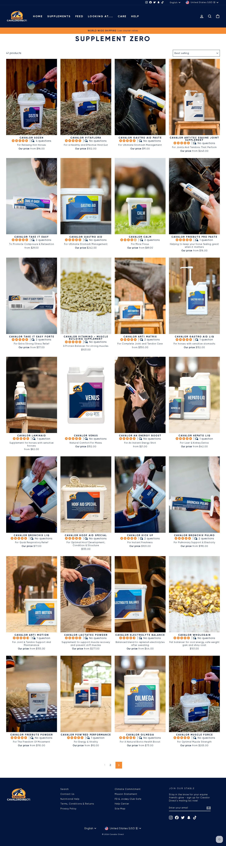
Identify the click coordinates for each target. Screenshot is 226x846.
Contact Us (67, 794)
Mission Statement (126, 794)
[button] (20, 140)
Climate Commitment (128, 789)
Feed (79, 16)
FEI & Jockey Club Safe (128, 799)
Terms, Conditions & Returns (77, 804)
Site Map (120, 808)
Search (64, 789)
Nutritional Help (69, 799)
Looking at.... (100, 16)
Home (38, 16)
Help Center (122, 804)
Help (135, 16)
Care (122, 16)
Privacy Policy (68, 808)
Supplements (59, 16)
